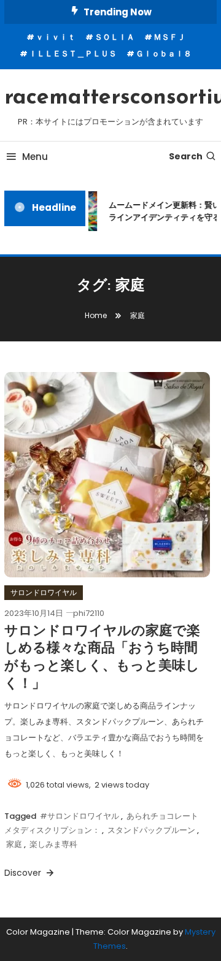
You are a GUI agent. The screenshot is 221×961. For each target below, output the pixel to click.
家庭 (14, 844)
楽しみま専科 (53, 844)
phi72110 (88, 613)
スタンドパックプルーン (151, 830)
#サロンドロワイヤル (79, 816)
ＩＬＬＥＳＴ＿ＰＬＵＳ (73, 53)
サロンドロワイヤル (43, 592)
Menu (35, 156)
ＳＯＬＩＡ (114, 37)
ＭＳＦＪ (169, 37)
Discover (24, 873)
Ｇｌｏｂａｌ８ (164, 53)
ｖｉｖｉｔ (56, 37)
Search (186, 156)
